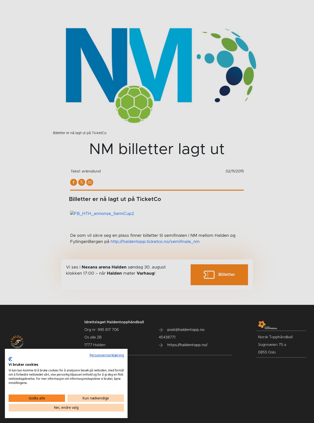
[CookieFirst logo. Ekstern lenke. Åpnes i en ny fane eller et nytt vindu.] (10, 359)
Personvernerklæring (107, 355)
